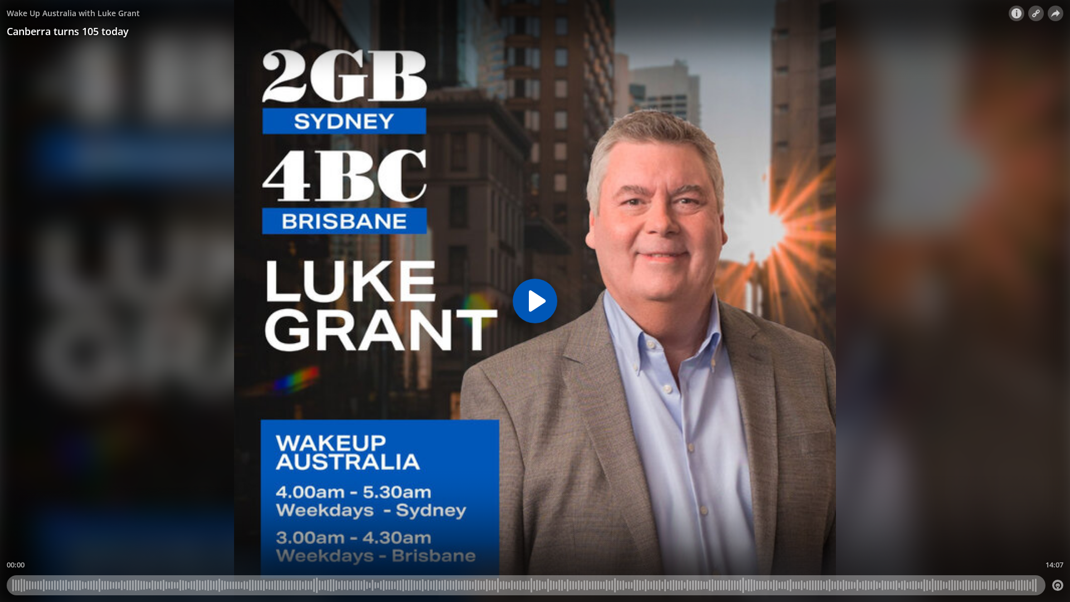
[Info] (1016, 13)
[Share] (1055, 13)
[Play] (535, 301)
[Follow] (1036, 13)
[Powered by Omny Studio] (1057, 585)
